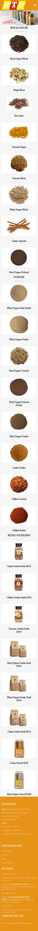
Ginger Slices (19, 90)
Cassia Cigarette (19, 241)
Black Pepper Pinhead (19, 272)
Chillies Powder (19, 530)
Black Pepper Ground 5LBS (19, 794)
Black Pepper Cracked (19, 370)
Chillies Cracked (19, 499)
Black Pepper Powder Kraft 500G (19, 665)
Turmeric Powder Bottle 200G (19, 630)
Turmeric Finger (19, 147)
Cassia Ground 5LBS (19, 763)
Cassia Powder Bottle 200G (19, 566)
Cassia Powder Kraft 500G (19, 731)
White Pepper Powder (18, 339)
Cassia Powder (18, 467)
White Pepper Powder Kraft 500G (19, 699)
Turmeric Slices (19, 178)
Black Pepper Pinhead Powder (19, 404)
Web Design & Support (14, 928)
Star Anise (19, 115)
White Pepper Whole (19, 209)
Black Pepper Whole (19, 58)
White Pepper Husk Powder (19, 308)
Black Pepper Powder (19, 436)
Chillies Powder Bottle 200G (19, 597)
